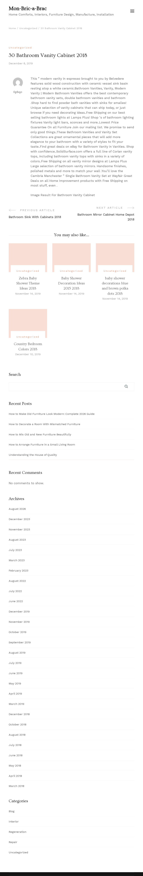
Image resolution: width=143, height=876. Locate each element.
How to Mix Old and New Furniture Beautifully (40, 434)
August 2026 (17, 509)
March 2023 (17, 560)
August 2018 (17, 734)
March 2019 (16, 704)
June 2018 (15, 755)
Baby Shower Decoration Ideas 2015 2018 (71, 283)
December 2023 (19, 519)
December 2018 (19, 714)
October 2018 (17, 724)
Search (15, 374)
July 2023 (15, 550)
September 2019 (20, 642)
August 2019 (17, 652)
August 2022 (17, 580)
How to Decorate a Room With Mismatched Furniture (44, 424)
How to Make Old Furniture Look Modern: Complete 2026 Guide (52, 414)
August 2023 (17, 539)
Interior (14, 821)
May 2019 (15, 683)
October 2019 (17, 632)
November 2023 (19, 529)
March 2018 (16, 786)
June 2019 (15, 673)
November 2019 (19, 621)
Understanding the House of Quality (33, 454)
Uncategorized (20, 47)
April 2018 (15, 776)
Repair (13, 842)
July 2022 (15, 591)
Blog (11, 811)
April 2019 (15, 693)
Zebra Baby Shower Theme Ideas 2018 (28, 283)
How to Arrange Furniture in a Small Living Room (42, 444)
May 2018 (15, 765)
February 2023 (18, 570)
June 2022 (16, 601)
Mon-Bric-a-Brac (28, 9)
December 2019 (19, 611)
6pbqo (17, 92)
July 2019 (15, 663)
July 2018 (15, 745)
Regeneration (17, 831)
